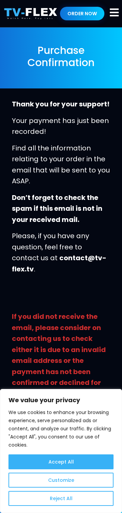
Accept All (61, 461)
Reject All (61, 498)
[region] (61, 451)
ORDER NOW (82, 13)
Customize (61, 480)
